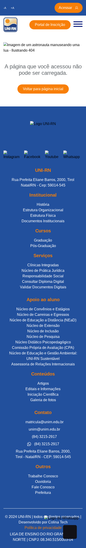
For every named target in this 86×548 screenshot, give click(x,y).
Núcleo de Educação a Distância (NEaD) (43, 320)
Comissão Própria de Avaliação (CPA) (43, 348)
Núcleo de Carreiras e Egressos (43, 315)
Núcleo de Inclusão (43, 331)
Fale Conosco (43, 487)
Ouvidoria (43, 482)
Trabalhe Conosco (43, 476)
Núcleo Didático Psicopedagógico (43, 342)
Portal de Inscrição (50, 25)
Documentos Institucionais (43, 221)
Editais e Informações (43, 389)
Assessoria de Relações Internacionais (43, 364)
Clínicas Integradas (43, 265)
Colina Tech (58, 522)
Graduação (43, 240)
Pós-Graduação (43, 246)
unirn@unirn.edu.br (44, 429)
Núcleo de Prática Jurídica (43, 271)
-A (4, 8)
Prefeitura (43, 493)
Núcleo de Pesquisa (43, 337)
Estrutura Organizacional (43, 210)
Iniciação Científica (43, 394)
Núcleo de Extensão (43, 326)
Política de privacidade (43, 528)
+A (12, 8)
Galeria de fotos (43, 400)
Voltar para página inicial (43, 89)
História (43, 204)
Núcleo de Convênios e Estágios (43, 309)
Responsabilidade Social (43, 276)
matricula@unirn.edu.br (44, 422)
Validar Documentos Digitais (43, 287)
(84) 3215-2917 (44, 437)
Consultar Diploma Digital (43, 282)
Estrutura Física (43, 215)
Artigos (43, 383)
